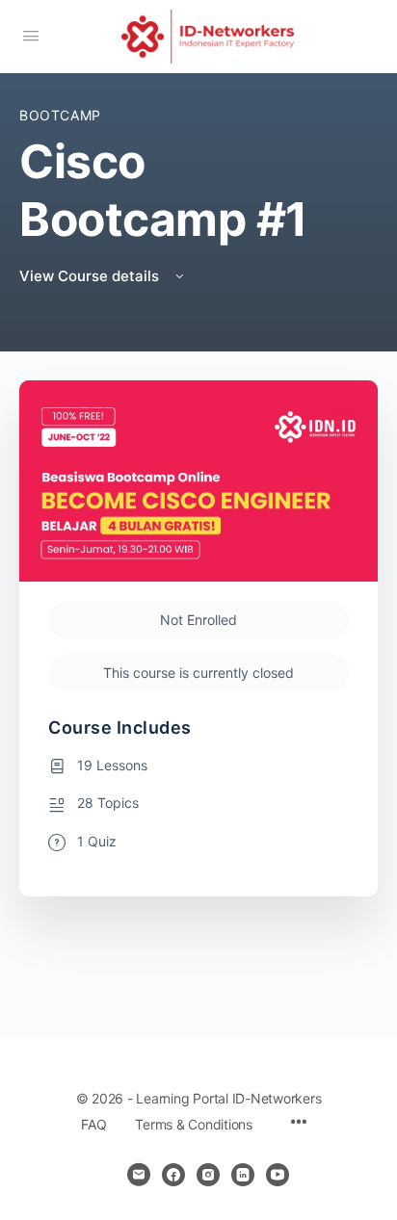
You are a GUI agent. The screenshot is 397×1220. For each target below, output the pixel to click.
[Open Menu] (30, 35)
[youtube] (277, 1174)
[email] (138, 1174)
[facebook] (173, 1174)
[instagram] (208, 1174)
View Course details (91, 276)
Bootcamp (60, 115)
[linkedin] (242, 1174)
